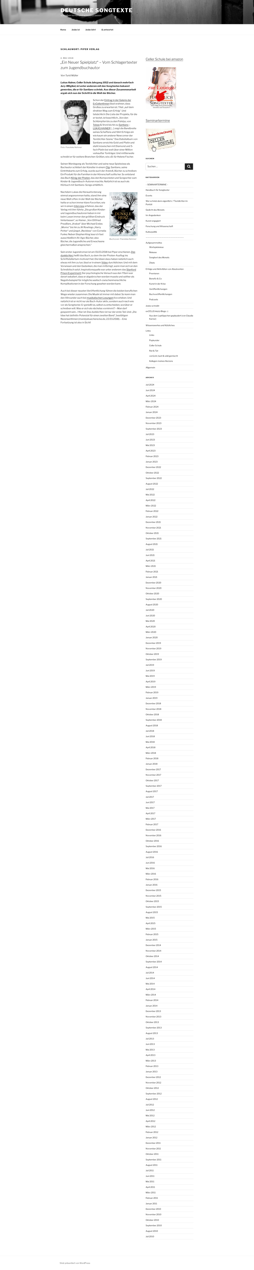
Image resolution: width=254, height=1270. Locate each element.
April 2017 (150, 813)
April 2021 (150, 560)
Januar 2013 (151, 1071)
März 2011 (151, 1192)
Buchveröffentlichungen (160, 294)
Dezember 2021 (153, 522)
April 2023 (151, 450)
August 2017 (152, 791)
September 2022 (154, 478)
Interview (79, 206)
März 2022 (151, 505)
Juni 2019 (150, 670)
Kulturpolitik (151, 232)
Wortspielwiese (156, 247)
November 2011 (153, 1148)
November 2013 (153, 1016)
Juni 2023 (150, 439)
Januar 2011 (151, 1203)
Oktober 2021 (152, 533)
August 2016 (152, 852)
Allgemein (150, 367)
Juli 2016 (150, 857)
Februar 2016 (152, 879)
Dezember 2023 (153, 417)
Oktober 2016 (152, 841)
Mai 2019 (150, 676)
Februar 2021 (152, 571)
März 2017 (151, 819)
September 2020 (154, 599)
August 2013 (152, 1033)
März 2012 (151, 1126)
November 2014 (153, 950)
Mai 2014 (150, 983)
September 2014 (154, 961)
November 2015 (153, 896)
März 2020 (151, 632)
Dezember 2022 (153, 467)
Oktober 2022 (152, 472)
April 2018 (150, 747)
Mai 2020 (150, 621)
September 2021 (154, 538)
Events (149, 195)
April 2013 (150, 1055)
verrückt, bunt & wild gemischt (163, 356)
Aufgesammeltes (154, 242)
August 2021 (152, 544)
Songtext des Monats (159, 257)
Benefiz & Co (155, 278)
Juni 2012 (150, 1110)
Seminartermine (158, 120)
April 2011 (150, 1187)
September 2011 (153, 1159)
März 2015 (151, 928)
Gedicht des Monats (155, 210)
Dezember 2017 (153, 769)
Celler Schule (155, 345)
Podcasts (153, 299)
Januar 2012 (151, 1137)
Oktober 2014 (152, 956)
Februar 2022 (152, 511)
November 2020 (154, 588)
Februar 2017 (152, 824)
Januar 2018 (151, 764)
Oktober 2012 (152, 1088)
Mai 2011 (150, 1181)
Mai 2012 (150, 1115)
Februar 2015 (152, 934)
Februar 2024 (152, 406)
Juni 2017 (150, 802)
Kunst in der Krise (157, 283)
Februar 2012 (152, 1132)
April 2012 (150, 1121)
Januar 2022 (151, 516)
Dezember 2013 (153, 1011)
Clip (108, 167)
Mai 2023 (150, 445)
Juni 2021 (150, 555)
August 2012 (152, 1099)
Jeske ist (76, 29)
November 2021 (153, 527)
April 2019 (150, 681)
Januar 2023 (152, 461)
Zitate (152, 262)
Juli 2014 (150, 972)
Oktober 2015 (152, 901)
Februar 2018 (152, 758)
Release (153, 252)
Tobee (96, 124)
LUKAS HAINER (101, 128)
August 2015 (152, 912)
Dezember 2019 (153, 643)
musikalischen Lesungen (100, 297)
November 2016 (153, 835)
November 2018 (153, 709)
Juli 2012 (150, 1104)
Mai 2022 (150, 494)
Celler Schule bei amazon (164, 59)
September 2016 (154, 846)
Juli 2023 (150, 434)
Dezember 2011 (153, 1143)
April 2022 (150, 500)
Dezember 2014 (153, 945)
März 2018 (151, 753)
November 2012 (153, 1082)
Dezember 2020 (153, 582)
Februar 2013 (152, 1066)
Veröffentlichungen (158, 289)
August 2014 (152, 967)
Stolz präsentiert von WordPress (75, 1263)
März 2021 (151, 566)
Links (148, 330)
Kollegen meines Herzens (161, 361)
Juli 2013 (150, 1038)
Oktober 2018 (152, 714)
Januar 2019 (151, 698)
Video (104, 262)
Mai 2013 (150, 1049)
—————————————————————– (165, 237)
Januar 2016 (151, 885)
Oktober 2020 (152, 593)
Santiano (123, 124)
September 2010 (154, 1225)
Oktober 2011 (152, 1154)
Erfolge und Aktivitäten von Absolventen (165, 269)
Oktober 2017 (152, 780)
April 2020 (151, 626)
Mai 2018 (150, 742)
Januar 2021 (151, 577)
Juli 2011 (150, 1170)
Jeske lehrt (90, 29)
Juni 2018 (150, 736)
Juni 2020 (150, 615)
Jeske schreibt (152, 305)
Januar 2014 (151, 1005)
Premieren (154, 273)
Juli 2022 (150, 489)
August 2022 (152, 483)
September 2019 (154, 659)
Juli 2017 (150, 797)
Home (63, 29)
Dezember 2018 (153, 703)
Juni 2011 (150, 1176)
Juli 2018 (150, 731)
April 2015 (150, 923)
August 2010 (152, 1231)
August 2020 (152, 604)
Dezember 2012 (153, 1077)
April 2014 (150, 989)
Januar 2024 (152, 412)
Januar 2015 (151, 939)
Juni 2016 (150, 862)
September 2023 (154, 428)
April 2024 (151, 395)
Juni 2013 (150, 1044)
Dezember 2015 (153, 890)
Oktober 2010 (152, 1220)
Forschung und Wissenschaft (159, 226)
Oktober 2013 (152, 1022)
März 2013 (151, 1060)
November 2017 (153, 775)
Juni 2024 (150, 390)
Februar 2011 (152, 1198)
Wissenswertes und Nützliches (160, 325)
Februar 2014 (152, 1000)
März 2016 (151, 873)
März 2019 (151, 687)
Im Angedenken (153, 215)
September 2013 (154, 1027)
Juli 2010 (150, 1236)
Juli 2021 (150, 549)
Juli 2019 (150, 665)
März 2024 (151, 401)
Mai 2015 (150, 917)
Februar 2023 (152, 456)
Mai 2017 (150, 808)
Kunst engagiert (153, 221)
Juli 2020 (150, 610)
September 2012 (154, 1093)
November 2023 (153, 423)
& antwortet (107, 29)
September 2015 (154, 907)
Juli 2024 (150, 384)
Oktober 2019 (152, 654)
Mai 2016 (150, 868)
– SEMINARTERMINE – (157, 184)
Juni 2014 (150, 978)
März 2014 (151, 994)
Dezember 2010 (153, 1209)
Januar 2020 (152, 637)
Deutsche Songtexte (97, 10)
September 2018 (154, 720)
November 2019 (153, 648)
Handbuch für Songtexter (157, 190)
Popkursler (154, 340)
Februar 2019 (152, 692)
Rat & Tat (153, 350)
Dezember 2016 (153, 830)
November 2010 (153, 1214)
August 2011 (152, 1165)
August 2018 (152, 725)
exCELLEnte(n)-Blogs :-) (157, 311)
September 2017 (154, 786)
